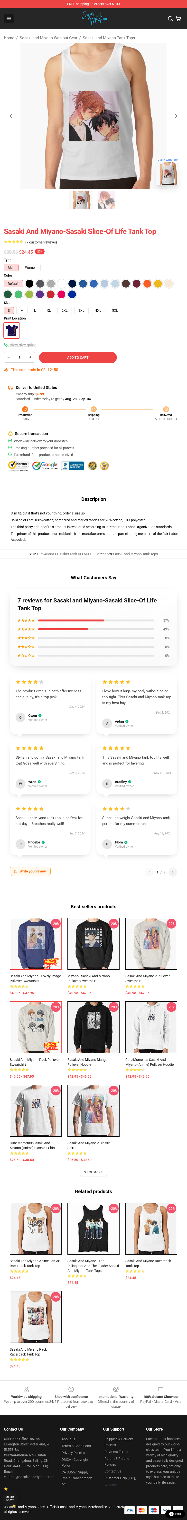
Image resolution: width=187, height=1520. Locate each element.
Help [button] (178, 1514)
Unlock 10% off (10, 1498)
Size (7, 303)
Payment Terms (116, 1452)
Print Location (15, 318)
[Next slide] (175, 116)
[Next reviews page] (172, 872)
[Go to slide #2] (106, 200)
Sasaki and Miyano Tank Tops (109, 38)
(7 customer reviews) (41, 242)
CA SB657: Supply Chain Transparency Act (77, 1478)
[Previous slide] (11, 116)
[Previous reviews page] (149, 872)
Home (9, 38)
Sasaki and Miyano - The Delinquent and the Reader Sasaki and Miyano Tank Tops (93, 1266)
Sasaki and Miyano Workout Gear (48, 38)
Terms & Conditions (76, 1446)
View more (93, 1172)
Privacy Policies (73, 1453)
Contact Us (112, 1471)
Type (7, 260)
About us (68, 1439)
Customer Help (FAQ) (120, 1478)
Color (8, 275)
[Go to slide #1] (81, 200)
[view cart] (178, 18)
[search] (170, 18)
